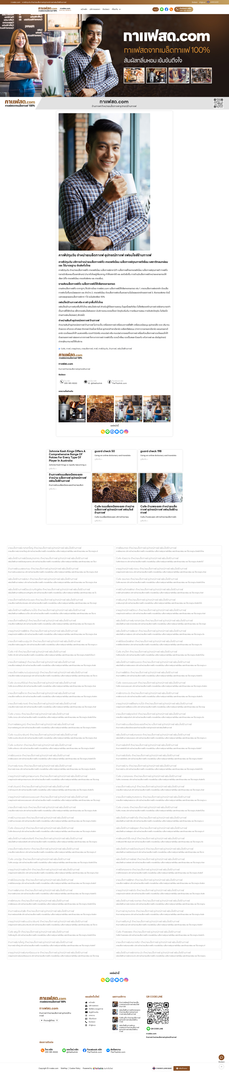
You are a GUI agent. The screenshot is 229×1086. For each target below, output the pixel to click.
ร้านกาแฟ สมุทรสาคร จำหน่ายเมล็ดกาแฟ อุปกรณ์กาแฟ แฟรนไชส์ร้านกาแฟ (149, 911)
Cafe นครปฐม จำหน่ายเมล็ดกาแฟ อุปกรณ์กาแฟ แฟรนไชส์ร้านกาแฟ (39, 859)
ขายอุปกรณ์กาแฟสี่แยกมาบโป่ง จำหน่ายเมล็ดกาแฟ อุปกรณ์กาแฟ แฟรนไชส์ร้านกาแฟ (154, 703)
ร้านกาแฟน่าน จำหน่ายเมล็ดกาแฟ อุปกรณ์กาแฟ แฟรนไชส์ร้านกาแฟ (146, 766)
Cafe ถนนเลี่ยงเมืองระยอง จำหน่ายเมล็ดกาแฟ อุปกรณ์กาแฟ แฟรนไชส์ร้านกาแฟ (114, 509)
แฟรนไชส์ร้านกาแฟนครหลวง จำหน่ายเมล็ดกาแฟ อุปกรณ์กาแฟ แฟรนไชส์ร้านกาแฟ (153, 735)
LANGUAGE (214, 2)
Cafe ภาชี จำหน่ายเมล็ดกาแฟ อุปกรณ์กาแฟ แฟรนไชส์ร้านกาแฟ (37, 652)
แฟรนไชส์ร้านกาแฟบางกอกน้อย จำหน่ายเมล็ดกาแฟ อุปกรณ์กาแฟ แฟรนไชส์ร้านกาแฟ (154, 620)
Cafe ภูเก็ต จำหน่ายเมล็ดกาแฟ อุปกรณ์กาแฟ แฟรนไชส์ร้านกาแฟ (129, 1019)
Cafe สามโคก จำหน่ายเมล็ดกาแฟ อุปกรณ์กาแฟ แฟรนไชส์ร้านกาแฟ (146, 652)
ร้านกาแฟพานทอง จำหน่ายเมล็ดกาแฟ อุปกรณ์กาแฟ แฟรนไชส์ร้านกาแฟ (40, 890)
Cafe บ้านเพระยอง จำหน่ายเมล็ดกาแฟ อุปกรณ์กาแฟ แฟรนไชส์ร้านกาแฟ (159, 509)
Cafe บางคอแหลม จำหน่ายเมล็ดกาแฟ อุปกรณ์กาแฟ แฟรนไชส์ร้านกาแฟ (148, 776)
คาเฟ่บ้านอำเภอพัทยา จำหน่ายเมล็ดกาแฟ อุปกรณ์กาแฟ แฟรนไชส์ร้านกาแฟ (149, 589)
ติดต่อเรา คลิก (185, 8)
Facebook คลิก (117, 381)
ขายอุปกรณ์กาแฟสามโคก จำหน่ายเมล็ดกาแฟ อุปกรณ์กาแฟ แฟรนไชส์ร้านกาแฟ (43, 869)
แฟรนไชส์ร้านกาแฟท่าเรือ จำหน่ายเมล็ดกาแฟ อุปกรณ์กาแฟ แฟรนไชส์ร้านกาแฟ (151, 818)
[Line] (107, 432)
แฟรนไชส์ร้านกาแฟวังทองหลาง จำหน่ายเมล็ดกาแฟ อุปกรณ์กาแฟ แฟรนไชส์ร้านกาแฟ (129, 1012)
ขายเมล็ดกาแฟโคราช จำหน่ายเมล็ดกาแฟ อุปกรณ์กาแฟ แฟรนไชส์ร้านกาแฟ (41, 693)
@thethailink (72, 1052)
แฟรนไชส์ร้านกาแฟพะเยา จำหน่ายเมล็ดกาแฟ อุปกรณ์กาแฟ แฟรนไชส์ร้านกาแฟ (151, 631)
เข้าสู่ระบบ (202, 2)
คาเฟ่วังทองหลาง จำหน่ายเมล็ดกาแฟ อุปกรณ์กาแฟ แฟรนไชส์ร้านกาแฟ (148, 869)
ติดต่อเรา (195, 2)
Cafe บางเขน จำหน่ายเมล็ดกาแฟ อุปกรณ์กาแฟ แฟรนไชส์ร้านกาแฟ (38, 714)
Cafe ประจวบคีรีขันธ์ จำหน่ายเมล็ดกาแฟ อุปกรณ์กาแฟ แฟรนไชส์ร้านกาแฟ (42, 683)
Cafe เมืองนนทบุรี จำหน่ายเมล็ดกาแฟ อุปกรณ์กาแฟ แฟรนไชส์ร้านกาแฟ (40, 828)
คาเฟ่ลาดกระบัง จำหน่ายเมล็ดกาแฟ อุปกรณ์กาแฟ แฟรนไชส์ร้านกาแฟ (147, 693)
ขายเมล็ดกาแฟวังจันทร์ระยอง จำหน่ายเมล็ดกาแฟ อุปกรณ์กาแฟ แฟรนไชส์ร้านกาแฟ (45, 600)
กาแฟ (68, 348)
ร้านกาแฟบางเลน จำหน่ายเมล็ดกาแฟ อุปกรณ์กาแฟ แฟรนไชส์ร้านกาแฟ (39, 766)
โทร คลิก (67, 381)
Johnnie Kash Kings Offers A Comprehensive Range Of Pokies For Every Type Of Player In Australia (67, 456)
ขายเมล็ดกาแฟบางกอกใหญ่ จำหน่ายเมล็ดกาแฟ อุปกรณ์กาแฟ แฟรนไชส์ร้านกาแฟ (44, 548)
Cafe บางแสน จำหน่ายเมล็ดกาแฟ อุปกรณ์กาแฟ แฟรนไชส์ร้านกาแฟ (146, 807)
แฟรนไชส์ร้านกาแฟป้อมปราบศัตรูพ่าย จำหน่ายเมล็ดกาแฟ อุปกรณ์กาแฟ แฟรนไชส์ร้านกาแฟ (49, 589)
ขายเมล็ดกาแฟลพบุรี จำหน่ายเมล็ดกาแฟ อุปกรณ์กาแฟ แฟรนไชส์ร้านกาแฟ (41, 662)
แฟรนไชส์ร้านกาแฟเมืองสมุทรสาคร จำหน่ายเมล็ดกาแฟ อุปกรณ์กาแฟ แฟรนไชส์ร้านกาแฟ (48, 558)
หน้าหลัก (84, 9)
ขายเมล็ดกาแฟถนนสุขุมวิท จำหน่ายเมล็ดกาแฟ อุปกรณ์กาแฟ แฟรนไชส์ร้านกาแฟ (44, 641)
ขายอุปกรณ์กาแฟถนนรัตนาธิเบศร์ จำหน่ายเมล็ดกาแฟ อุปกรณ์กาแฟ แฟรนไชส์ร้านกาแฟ (47, 921)
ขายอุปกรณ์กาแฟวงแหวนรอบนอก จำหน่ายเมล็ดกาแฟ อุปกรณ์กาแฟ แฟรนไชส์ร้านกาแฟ (48, 797)
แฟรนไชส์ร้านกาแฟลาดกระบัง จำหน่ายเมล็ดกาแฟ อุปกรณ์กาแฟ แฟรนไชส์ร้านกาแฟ (153, 952)
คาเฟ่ (96, 348)
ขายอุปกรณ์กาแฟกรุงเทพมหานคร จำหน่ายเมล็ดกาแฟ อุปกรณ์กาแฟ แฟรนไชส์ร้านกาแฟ (47, 776)
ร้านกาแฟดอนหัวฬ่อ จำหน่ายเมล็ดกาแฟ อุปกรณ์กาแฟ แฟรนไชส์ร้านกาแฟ (41, 911)
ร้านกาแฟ (112, 348)
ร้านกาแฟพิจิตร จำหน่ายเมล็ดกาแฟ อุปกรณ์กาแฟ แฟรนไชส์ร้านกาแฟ (147, 672)
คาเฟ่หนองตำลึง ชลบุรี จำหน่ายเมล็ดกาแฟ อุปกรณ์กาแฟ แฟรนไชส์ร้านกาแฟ (150, 838)
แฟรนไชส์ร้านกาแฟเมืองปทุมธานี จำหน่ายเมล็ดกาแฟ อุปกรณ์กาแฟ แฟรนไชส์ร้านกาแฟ (154, 849)
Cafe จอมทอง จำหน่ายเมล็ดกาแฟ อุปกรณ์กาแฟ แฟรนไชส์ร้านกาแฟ (147, 579)
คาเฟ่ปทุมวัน (103, 348)
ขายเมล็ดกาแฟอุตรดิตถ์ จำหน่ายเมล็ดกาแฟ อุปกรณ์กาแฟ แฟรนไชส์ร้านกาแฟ (150, 714)
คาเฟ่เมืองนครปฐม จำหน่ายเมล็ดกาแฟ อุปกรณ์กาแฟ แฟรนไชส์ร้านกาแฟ (40, 880)
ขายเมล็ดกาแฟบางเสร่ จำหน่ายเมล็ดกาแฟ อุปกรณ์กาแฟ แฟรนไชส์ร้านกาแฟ (42, 703)
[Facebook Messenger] (117, 432)
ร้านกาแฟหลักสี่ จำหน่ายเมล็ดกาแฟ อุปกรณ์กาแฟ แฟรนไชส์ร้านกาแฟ (147, 745)
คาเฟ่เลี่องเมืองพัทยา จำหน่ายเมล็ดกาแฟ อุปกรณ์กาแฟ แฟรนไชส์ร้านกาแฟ (149, 641)
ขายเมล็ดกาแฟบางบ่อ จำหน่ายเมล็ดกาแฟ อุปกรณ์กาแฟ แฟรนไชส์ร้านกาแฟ (42, 807)
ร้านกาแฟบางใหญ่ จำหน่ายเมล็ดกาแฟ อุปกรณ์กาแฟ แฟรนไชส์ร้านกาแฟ (40, 942)
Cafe (63, 348)
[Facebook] (112, 432)
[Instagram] (126, 432)
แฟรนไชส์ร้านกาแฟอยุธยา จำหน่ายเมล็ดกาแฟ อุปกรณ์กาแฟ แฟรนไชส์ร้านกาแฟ (151, 828)
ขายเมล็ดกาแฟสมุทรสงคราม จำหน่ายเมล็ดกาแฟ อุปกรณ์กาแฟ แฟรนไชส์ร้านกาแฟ (153, 797)
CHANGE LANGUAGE (164, 1068)
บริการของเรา (95, 9)
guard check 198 (150, 451)
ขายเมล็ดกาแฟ (87, 348)
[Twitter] (121, 432)
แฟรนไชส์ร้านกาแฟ (124, 348)
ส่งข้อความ (115, 1049)
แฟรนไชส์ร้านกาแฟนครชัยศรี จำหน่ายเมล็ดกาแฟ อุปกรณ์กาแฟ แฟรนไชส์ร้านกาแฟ (45, 838)
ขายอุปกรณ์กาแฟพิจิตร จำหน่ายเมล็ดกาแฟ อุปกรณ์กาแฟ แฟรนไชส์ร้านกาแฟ (42, 631)
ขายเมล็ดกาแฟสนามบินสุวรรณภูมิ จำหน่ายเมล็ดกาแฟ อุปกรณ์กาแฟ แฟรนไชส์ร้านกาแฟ (47, 672)
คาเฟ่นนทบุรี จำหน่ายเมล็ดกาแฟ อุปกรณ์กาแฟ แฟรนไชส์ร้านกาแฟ (145, 600)
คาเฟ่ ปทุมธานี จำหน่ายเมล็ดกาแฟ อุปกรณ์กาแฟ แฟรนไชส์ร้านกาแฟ (38, 786)
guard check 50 (105, 451)
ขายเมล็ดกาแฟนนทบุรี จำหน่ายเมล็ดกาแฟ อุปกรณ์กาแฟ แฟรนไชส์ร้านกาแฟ (150, 786)
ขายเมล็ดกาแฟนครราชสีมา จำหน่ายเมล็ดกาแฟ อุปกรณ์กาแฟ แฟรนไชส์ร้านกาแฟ (152, 942)
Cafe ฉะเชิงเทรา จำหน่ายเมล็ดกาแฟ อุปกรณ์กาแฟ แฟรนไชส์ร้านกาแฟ (39, 745)
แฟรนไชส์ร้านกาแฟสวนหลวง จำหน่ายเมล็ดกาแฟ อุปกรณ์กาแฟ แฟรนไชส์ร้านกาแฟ (153, 662)
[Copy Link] (103, 432)
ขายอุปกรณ (76, 348)
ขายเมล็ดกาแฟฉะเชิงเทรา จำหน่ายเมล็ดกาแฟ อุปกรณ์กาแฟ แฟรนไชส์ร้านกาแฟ (43, 849)
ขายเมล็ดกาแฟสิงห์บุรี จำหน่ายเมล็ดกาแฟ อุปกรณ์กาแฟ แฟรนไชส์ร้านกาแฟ (42, 620)
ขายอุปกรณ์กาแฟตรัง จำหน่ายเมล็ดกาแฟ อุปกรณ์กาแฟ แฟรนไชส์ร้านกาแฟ (150, 890)
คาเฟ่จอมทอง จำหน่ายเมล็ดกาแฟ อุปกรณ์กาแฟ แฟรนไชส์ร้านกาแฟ (146, 548)
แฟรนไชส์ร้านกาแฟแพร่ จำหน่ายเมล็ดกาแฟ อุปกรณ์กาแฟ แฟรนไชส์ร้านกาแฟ (150, 859)
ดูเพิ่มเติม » (53, 469)
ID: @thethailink (95, 383)
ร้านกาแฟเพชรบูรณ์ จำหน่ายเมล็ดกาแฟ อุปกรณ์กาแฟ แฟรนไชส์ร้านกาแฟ (41, 724)
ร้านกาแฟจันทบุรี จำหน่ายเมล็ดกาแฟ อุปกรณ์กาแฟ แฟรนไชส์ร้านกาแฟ (147, 921)
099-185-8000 (185, 11)
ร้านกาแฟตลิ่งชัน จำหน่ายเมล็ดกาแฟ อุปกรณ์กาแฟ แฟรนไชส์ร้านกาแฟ (147, 755)
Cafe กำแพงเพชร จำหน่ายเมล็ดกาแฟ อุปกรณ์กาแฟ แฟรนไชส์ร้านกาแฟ (148, 932)
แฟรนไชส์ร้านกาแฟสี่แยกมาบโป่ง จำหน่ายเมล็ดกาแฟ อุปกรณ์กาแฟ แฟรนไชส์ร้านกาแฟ (46, 610)
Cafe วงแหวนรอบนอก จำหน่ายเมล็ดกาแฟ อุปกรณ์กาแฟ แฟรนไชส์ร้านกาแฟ (150, 683)
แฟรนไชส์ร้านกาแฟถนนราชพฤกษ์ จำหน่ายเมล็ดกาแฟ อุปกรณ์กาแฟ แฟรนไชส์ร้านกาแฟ (129, 1028)
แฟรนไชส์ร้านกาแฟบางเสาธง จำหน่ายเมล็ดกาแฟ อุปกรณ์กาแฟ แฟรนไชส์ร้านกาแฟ (153, 901)
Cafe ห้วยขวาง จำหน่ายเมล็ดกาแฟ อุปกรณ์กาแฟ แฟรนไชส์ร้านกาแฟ (147, 558)
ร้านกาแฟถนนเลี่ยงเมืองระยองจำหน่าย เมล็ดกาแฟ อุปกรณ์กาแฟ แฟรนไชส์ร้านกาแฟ (67, 478)
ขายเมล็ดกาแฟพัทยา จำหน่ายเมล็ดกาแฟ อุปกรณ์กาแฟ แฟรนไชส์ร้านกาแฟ (149, 880)
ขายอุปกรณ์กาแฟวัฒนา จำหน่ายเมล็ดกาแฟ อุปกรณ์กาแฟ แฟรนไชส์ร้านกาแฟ (151, 610)
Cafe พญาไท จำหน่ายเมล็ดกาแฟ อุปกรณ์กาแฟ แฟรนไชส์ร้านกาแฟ (38, 932)
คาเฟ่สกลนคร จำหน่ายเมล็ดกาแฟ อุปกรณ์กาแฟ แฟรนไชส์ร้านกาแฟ (38, 901)
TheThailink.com (119, 383)
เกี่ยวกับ (115, 9)
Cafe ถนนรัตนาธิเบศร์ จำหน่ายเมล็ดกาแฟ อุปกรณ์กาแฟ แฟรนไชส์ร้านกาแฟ (42, 735)
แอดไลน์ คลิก (92, 381)
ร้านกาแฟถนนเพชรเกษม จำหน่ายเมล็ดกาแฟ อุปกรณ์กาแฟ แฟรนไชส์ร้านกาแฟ (43, 569)
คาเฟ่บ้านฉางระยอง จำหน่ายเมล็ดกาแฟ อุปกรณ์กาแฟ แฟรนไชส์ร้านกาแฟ (41, 818)
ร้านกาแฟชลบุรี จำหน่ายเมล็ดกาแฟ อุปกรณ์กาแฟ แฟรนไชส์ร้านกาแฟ (129, 1004)
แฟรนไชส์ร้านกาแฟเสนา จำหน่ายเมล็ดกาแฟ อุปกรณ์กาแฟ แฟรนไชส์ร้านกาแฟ (42, 579)
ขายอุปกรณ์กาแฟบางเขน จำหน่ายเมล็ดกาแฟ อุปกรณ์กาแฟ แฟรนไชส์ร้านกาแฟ (151, 569)
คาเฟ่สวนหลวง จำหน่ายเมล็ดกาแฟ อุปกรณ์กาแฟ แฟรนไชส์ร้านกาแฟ (38, 755)
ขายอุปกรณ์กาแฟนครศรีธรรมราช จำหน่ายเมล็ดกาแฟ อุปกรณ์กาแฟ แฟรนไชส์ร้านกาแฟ (47, 952)
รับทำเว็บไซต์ (108, 1068)
